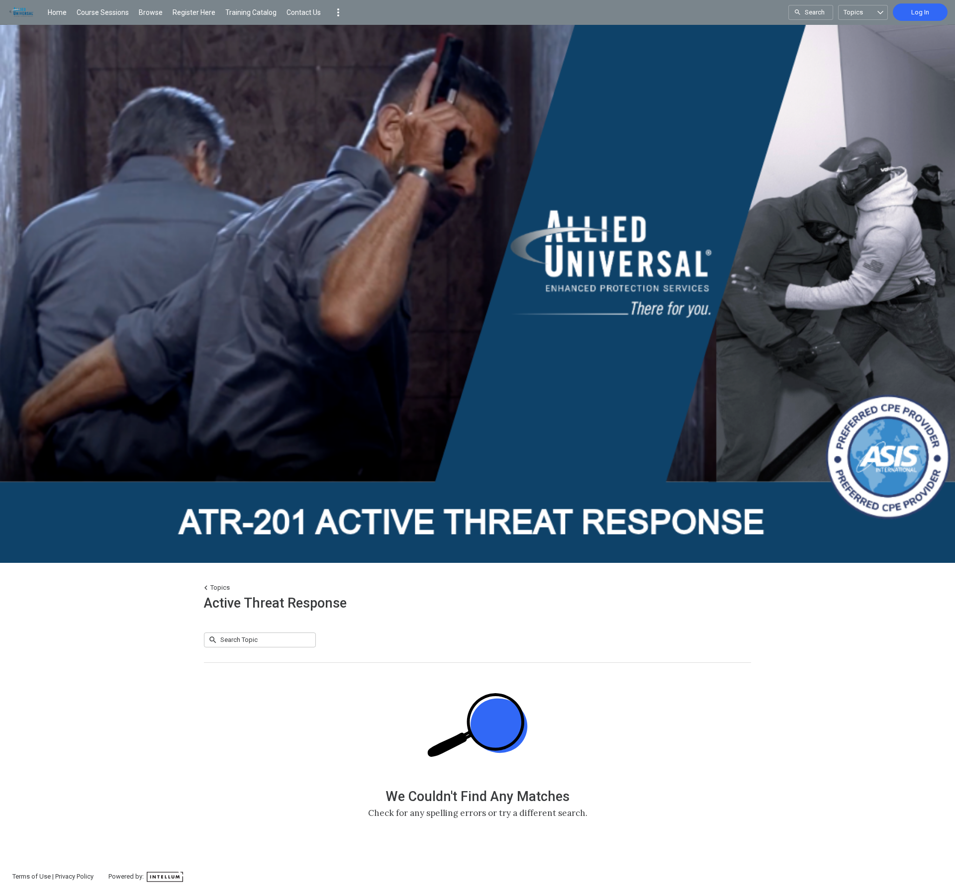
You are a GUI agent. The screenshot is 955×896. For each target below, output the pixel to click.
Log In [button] (920, 12)
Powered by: (126, 876)
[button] (338, 12)
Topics (853, 12)
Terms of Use (31, 876)
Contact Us (303, 12)
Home (57, 12)
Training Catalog (251, 12)
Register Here (194, 12)
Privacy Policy (74, 876)
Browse (151, 12)
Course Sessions (103, 12)
